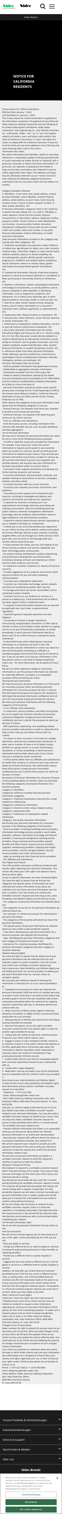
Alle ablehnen (31, 1502)
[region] (31, 1493)
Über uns (8, 1459)
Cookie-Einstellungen (31, 1494)
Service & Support (14, 1439)
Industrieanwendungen (17, 1430)
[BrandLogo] (8, 7)
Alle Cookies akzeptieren (31, 1509)
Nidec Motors (31, 17)
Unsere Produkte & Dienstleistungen (25, 1420)
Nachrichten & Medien (16, 1449)
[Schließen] (57, 1478)
